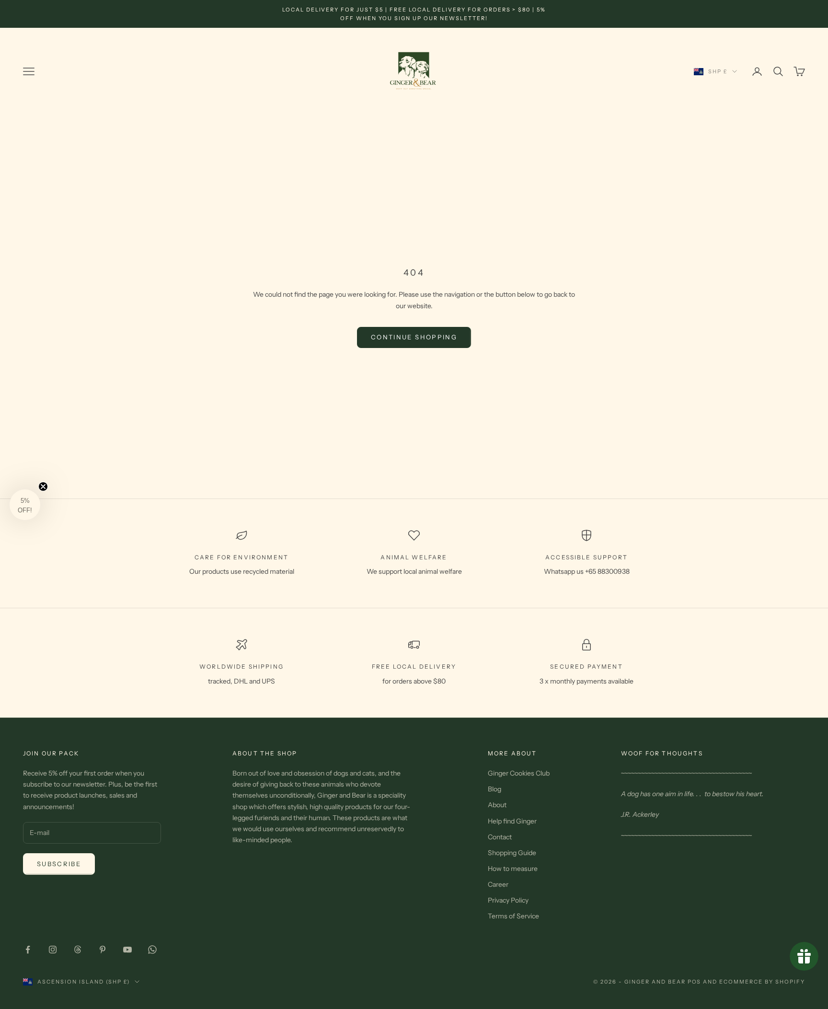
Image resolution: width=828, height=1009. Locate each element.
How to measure (513, 868)
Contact (500, 837)
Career (498, 884)
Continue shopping (414, 337)
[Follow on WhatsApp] (152, 949)
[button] (25, 504)
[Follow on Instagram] (53, 949)
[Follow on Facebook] (28, 949)
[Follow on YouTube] (127, 949)
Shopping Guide (512, 852)
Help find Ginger (512, 821)
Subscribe (59, 864)
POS (695, 981)
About (497, 804)
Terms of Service (513, 916)
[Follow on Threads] (77, 949)
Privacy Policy (508, 900)
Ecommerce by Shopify (762, 981)
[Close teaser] (43, 486)
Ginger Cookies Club (519, 773)
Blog (494, 789)
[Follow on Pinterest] (102, 949)
